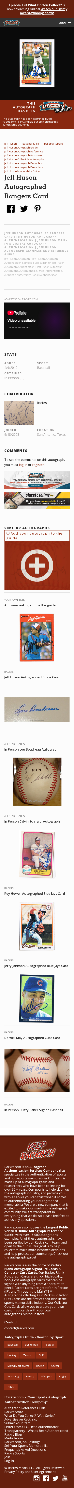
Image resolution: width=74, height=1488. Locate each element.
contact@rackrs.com (19, 1328)
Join (7, 1457)
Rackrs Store (13, 1412)
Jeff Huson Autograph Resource (23, 155)
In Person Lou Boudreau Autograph (31, 749)
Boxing (30, 1376)
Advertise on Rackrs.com (21, 299)
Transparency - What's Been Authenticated (36, 1431)
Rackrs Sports (14, 1453)
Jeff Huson (10, 143)
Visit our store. (34, 1314)
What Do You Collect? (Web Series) (29, 1416)
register (38, 465)
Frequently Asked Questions (25, 1450)
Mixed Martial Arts (18, 1366)
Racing (40, 1366)
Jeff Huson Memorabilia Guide (22, 171)
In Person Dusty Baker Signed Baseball (33, 1110)
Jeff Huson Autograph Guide (21, 147)
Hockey (11, 1355)
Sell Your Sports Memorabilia (26, 1446)
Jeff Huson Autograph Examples (23, 163)
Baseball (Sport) (53, 143)
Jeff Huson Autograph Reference (23, 151)
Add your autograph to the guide (34, 535)
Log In (9, 1461)
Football (49, 1344)
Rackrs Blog (13, 1434)
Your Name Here (14, 599)
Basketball (31, 1344)
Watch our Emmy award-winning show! (43, 11)
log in (23, 465)
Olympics (46, 1376)
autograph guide (22, 1257)
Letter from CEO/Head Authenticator (31, 1427)
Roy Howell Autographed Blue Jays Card (34, 894)
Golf (41, 1355)
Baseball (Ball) (30, 143)
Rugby (63, 1376)
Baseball (12, 1344)
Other (10, 1387)
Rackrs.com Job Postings (22, 1442)
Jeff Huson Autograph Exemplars (23, 167)
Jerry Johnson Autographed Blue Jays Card (36, 966)
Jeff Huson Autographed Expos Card (31, 677)
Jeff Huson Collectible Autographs (24, 159)
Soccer (55, 1366)
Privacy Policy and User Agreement (30, 1472)
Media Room (13, 1438)
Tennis (27, 1355)
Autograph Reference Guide (25, 1408)
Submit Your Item (17, 1423)
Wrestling (13, 1376)
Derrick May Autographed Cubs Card (32, 1038)
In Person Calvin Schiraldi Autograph (32, 821)
